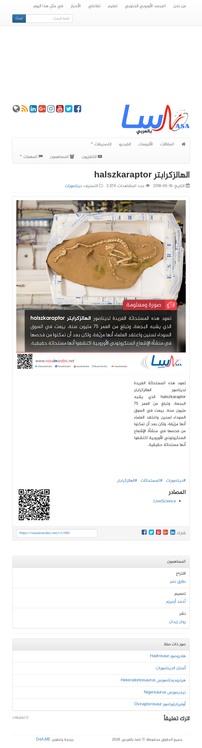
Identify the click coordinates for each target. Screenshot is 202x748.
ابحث (19, 18)
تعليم (113, 6)
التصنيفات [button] (102, 144)
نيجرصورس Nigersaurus (165, 692)
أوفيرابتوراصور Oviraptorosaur (160, 704)
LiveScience (164, 501)
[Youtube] (60, 110)
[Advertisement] (101, 65)
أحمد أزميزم (176, 601)
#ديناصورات (176, 480)
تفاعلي (94, 6)
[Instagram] (51, 110)
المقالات (167, 144)
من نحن (179, 6)
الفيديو (125, 144)
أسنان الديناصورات (171, 668)
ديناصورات (73, 186)
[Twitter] (68, 110)
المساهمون (60, 156)
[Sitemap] (16, 110)
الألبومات (145, 144)
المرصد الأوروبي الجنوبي (145, 6)
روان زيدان (177, 621)
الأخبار (76, 6)
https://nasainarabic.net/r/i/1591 (44, 533)
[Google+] (42, 110)
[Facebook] (77, 110)
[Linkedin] (33, 110)
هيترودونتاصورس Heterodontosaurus (153, 680)
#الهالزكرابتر (127, 480)
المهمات (30, 156)
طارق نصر (178, 581)
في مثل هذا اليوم (48, 6)
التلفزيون (90, 156)
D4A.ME (43, 739)
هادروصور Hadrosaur (168, 656)
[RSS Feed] (24, 110)
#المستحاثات (152, 480)
